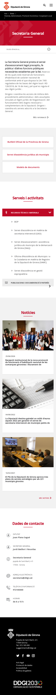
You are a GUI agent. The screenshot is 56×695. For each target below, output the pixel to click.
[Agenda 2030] (28, 684)
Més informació (39, 117)
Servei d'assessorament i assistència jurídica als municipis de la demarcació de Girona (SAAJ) (33, 245)
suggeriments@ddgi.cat (26, 648)
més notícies (44, 498)
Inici (6, 13)
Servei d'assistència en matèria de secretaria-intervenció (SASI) (30, 232)
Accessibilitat (21, 668)
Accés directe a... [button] (13, 49)
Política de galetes (23, 670)
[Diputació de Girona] (17, 5)
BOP (16, 221)
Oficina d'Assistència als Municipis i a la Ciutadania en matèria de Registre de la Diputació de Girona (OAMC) (32, 259)
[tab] (28, 212)
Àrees (12, 13)
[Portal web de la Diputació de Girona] (23, 632)
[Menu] (52, 5)
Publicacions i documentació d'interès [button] (29, 283)
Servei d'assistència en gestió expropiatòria (28, 272)
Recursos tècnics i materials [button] (24, 212)
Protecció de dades (24, 665)
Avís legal (20, 662)
